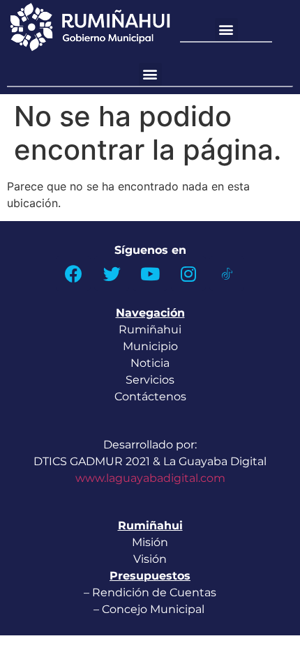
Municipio (150, 346)
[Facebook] (73, 273)
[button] (226, 29)
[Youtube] (150, 273)
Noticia (150, 363)
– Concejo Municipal (150, 609)
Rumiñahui (150, 329)
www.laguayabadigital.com (150, 478)
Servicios (150, 379)
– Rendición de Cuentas (150, 592)
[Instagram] (188, 273)
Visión (150, 559)
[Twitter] (111, 273)
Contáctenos (150, 396)
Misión (150, 542)
